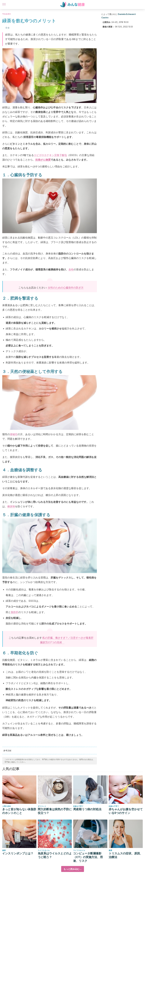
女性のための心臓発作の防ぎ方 (66, 287)
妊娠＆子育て (78, 806)
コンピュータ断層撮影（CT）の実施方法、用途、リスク (88, 857)
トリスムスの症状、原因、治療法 (126, 855)
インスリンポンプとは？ (17, 853)
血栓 (71, 269)
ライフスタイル (44, 850)
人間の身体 (6, 806)
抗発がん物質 (43, 159)
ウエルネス (6, 14)
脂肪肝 (14, 612)
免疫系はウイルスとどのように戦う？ (55, 855)
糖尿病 (11, 506)
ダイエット (42, 806)
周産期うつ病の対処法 (87, 809)
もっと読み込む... (73, 869)
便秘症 (14, 434)
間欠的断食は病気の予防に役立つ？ (55, 811)
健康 (4, 850)
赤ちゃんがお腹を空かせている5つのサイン (126, 811)
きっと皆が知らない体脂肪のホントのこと (19, 811)
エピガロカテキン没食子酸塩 (50, 155)
